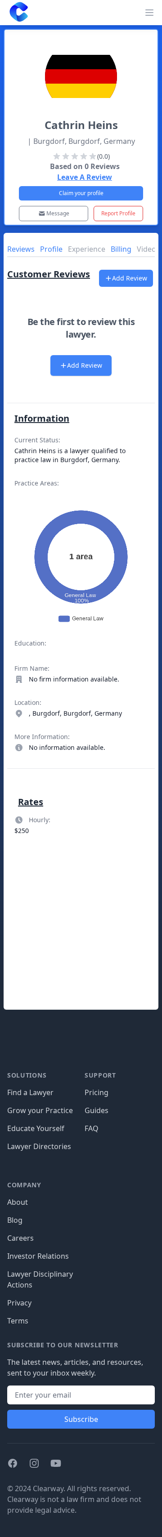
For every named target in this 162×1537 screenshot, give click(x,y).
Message (57, 213)
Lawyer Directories (39, 1146)
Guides (96, 1110)
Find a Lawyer (30, 1092)
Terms (17, 1321)
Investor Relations (38, 1256)
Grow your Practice (40, 1110)
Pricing (96, 1092)
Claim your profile (81, 193)
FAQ (92, 1128)
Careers (20, 1238)
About (17, 1202)
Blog (14, 1220)
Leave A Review (84, 177)
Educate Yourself (35, 1128)
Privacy (19, 1303)
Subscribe (81, 1419)
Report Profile (118, 213)
